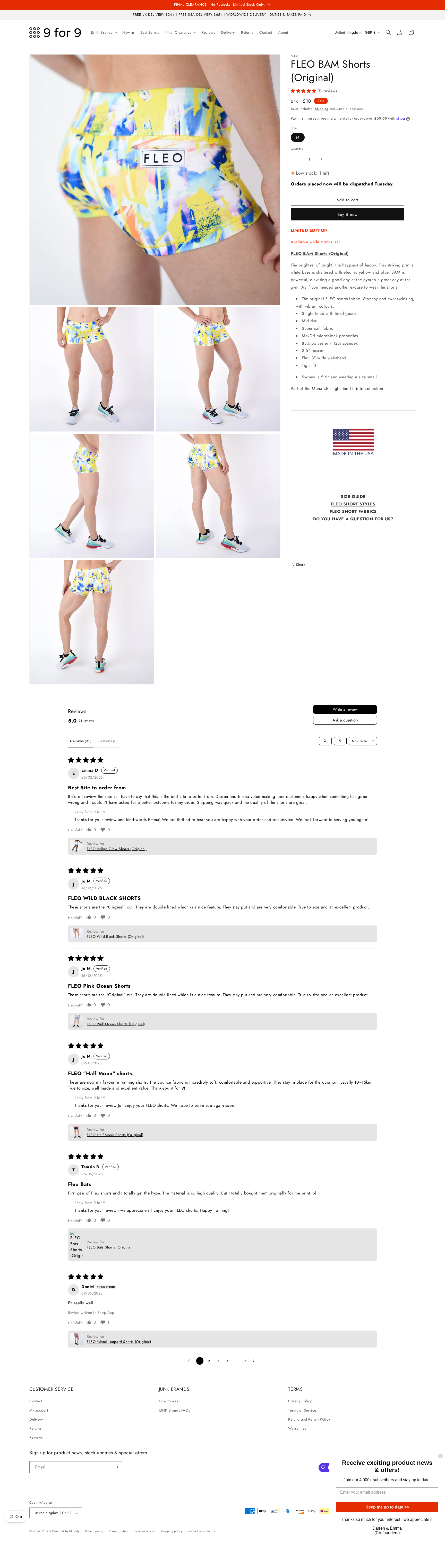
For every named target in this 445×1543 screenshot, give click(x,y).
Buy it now (347, 214)
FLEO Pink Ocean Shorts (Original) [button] (116, 1024)
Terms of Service (302, 1410)
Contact (35, 1401)
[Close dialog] (440, 1456)
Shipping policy (172, 1531)
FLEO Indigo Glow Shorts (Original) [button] (117, 848)
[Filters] (340, 741)
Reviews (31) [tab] (80, 741)
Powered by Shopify (66, 1531)
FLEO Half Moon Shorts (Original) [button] (115, 1134)
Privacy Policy (300, 1401)
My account (38, 1410)
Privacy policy (118, 1531)
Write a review (345, 709)
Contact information (201, 1531)
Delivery (36, 1419)
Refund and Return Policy (309, 1419)
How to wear (169, 1401)
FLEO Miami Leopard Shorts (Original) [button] (119, 1341)
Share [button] (300, 564)
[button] (103, 32)
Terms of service (144, 1531)
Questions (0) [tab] (107, 741)
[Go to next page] (255, 1360)
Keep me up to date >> (387, 1507)
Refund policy (94, 1531)
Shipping (321, 108)
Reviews (36, 1437)
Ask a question (345, 720)
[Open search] (325, 741)
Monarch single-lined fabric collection (347, 388)
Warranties (297, 1428)
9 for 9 (46, 1531)
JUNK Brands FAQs (174, 1410)
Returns (35, 1428)
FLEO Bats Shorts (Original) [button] (110, 1247)
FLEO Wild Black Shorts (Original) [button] (115, 936)
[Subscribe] (116, 1467)
